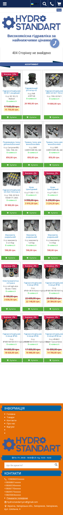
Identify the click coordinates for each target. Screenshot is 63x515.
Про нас (11, 423)
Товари (10, 417)
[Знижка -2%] (31, 177)
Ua (36, 3)
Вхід (59, 10)
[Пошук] (56, 465)
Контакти (11, 420)
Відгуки (10, 426)
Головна (11, 413)
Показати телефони (17, 498)
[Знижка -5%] (11, 270)
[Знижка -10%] (12, 79)
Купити (12, 117)
